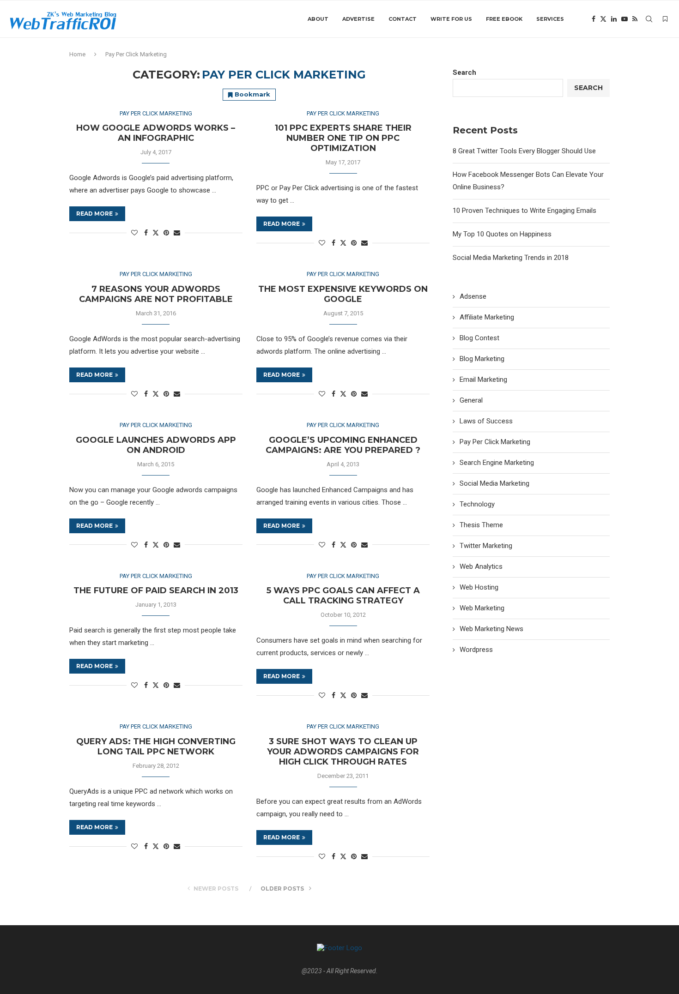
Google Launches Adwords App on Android (156, 445)
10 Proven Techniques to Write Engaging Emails (524, 210)
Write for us (451, 19)
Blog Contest (479, 338)
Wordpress (476, 649)
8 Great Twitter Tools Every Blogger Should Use (524, 151)
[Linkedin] (614, 18)
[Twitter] (603, 18)
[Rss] (634, 18)
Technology (477, 504)
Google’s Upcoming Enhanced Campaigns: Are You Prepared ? (343, 445)
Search (464, 72)
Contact (402, 19)
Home (77, 54)
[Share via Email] (177, 232)
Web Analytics (481, 566)
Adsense (473, 296)
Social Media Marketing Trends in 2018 (511, 257)
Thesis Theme (481, 525)
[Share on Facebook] (146, 232)
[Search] (649, 18)
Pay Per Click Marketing (495, 442)
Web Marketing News (491, 629)
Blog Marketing (482, 359)
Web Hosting (479, 587)
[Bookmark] (665, 18)
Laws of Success (486, 421)
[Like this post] (134, 232)
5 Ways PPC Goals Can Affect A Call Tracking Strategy (343, 595)
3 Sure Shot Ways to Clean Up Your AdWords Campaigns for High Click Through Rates (343, 751)
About (318, 19)
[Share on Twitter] (155, 232)
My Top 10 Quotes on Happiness (502, 234)
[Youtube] (624, 18)
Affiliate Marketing (487, 317)
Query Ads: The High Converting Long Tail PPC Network (156, 746)
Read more (94, 213)
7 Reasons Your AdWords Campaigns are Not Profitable (156, 294)
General (471, 400)
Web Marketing (482, 608)
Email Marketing (483, 379)
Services (550, 19)
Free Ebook (504, 19)
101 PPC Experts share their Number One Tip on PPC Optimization (343, 138)
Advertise (358, 19)
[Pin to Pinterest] (166, 232)
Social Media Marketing (494, 483)
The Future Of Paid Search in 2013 (155, 590)
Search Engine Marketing (497, 462)
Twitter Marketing (486, 546)
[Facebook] (593, 18)
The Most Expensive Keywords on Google (343, 294)
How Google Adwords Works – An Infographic (155, 133)
